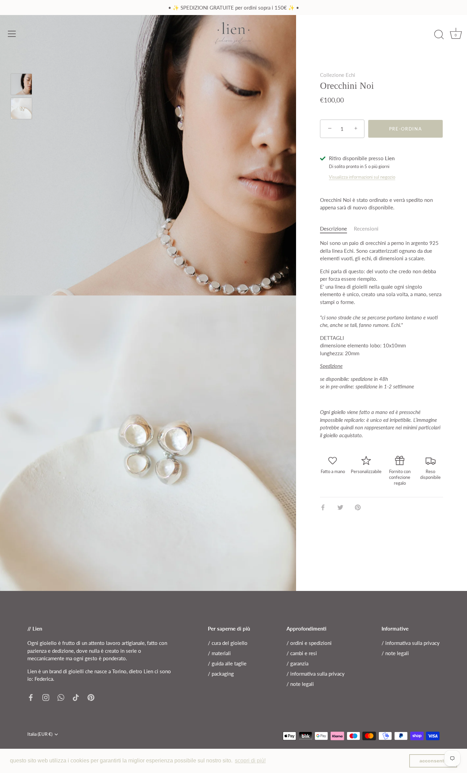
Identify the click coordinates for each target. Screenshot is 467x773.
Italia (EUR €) (39, 734)
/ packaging (221, 674)
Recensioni (366, 228)
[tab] (337, 229)
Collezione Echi (337, 75)
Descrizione (333, 228)
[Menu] (11, 33)
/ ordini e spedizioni (309, 643)
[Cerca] (438, 34)
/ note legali (300, 684)
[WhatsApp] (60, 697)
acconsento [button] (433, 760)
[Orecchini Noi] (21, 84)
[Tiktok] (75, 697)
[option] (21, 85)
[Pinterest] (91, 697)
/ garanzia (297, 663)
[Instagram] (45, 697)
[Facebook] (30, 697)
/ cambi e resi (301, 653)
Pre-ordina (405, 129)
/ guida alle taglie (227, 663)
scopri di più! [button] (250, 760)
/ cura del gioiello (228, 643)
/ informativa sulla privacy (315, 674)
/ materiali (219, 653)
